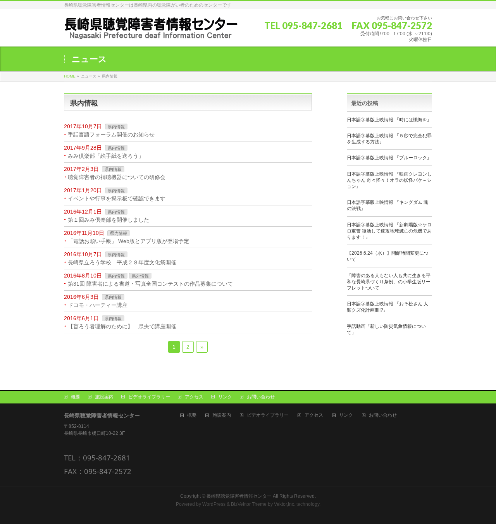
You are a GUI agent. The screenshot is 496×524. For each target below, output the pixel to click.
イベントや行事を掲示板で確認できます (116, 198)
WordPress (214, 504)
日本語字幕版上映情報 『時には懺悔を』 (389, 119)
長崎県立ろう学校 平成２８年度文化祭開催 (122, 262)
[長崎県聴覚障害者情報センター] (151, 31)
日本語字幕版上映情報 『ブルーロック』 (389, 157)
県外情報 (140, 276)
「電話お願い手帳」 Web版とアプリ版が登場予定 (128, 241)
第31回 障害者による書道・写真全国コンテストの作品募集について (150, 284)
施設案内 (104, 397)
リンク (225, 397)
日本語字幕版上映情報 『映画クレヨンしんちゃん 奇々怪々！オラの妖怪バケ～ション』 (389, 180)
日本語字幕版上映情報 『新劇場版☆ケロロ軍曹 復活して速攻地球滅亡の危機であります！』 (389, 231)
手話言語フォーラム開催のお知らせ (111, 134)
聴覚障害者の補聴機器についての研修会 (116, 177)
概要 (75, 397)
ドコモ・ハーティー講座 (97, 305)
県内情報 (116, 126)
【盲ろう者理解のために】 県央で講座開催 (122, 326)
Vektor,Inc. (284, 504)
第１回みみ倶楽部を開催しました (108, 220)
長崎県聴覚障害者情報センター (239, 496)
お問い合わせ (261, 397)
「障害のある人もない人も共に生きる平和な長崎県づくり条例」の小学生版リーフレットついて (389, 282)
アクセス (194, 397)
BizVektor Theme (249, 504)
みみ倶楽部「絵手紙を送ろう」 (106, 156)
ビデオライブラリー (149, 397)
